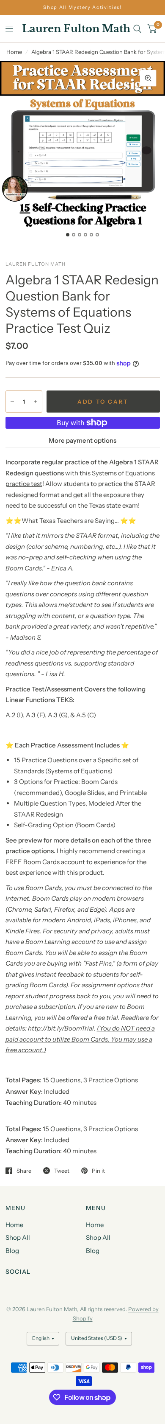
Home (14, 51)
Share (23, 1170)
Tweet (61, 1170)
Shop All (18, 1237)
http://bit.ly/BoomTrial (61, 1028)
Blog (12, 1251)
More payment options (82, 440)
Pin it (98, 1170)
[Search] (137, 28)
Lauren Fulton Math (76, 29)
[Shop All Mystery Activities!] (82, 7)
